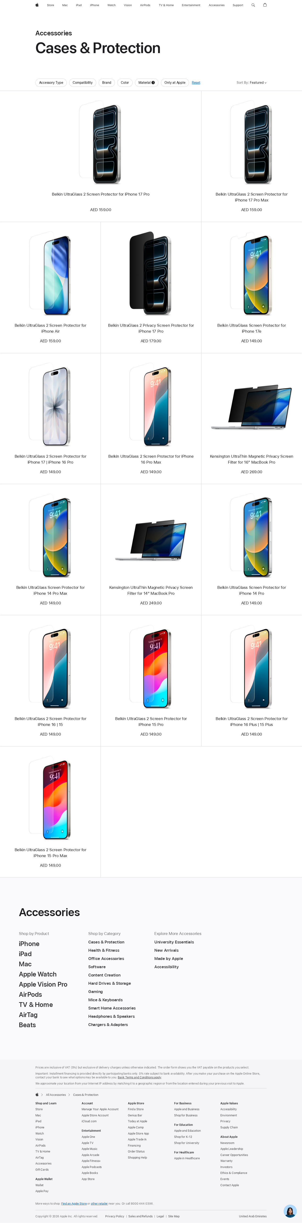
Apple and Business (186, 1109)
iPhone (39, 1127)
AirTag (39, 1157)
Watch (39, 1133)
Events (224, 1179)
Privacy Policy (114, 1216)
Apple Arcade (90, 1155)
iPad (38, 1121)
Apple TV (87, 1143)
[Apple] (37, 1094)
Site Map (174, 1216)
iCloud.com (89, 1121)
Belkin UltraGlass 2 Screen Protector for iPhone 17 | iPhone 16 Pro (50, 459)
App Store (88, 1179)
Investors (226, 1167)
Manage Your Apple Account (100, 1109)
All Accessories (56, 1095)
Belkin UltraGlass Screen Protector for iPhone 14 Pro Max (50, 590)
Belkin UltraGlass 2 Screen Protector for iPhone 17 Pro (101, 194)
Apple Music (89, 1149)
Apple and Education (187, 1130)
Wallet (39, 1185)
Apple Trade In (137, 1139)
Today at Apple (137, 1121)
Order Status (136, 1151)
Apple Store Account (95, 1115)
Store (38, 1109)
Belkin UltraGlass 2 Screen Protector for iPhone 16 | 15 (50, 721)
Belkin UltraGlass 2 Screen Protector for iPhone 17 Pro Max (251, 197)
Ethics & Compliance (233, 1173)
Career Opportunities (234, 1155)
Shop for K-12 (183, 1137)
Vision (39, 1139)
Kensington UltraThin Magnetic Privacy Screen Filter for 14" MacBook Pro (151, 590)
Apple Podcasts (92, 1167)
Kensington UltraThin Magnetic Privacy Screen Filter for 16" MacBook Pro (252, 459)
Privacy (225, 1121)
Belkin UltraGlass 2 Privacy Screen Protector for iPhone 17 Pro (151, 328)
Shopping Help (137, 1157)
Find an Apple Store (74, 1203)
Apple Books (90, 1173)
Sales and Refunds (140, 1216)
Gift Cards (42, 1169)
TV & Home (42, 1151)
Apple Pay (42, 1191)
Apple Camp (136, 1127)
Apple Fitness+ (91, 1161)
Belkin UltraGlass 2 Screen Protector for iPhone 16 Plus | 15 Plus (251, 721)
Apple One (88, 1137)
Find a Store (136, 1109)
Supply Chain (229, 1127)
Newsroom (227, 1143)
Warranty (226, 1161)
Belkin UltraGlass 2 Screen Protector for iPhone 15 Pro (151, 721)
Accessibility (228, 1109)
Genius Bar (135, 1115)
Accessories (43, 1163)
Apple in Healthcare (187, 1158)
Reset (196, 82)
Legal (160, 1216)
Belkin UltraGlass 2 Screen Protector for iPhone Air (50, 328)
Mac (38, 1115)
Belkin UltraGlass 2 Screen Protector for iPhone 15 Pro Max (50, 852)
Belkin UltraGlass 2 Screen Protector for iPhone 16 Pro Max (150, 459)
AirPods (40, 1145)
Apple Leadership (231, 1149)
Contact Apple (229, 1185)
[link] (290, 1211)
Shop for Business (185, 1115)
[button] (253, 5)
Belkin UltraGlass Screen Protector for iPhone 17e (251, 328)
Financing (134, 1145)
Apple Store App (138, 1133)
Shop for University (186, 1143)
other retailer (99, 1203)
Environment (228, 1115)
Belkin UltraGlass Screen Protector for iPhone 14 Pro (251, 590)
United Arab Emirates (253, 1216)
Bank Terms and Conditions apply (139, 1077)
